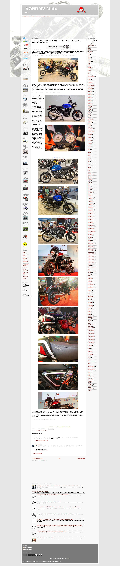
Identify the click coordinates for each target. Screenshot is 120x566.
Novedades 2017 (91, 247)
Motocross (90, 188)
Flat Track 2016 (91, 131)
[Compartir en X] (50, 429)
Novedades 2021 (91, 253)
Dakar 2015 (90, 94)
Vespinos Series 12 (91, 367)
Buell (89, 64)
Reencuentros (90, 296)
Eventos (89, 125)
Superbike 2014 (91, 330)
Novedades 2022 (91, 255)
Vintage (89, 373)
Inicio (59, 458)
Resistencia (90, 300)
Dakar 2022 (90, 104)
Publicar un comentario (38, 453)
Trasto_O (89, 358)
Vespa (89, 364)
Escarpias (24, 262)
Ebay (89, 116)
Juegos (89, 155)
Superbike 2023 (91, 344)
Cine (88, 73)
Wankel (89, 382)
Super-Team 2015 (91, 324)
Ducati (89, 113)
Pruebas (89, 290)
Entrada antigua (80, 458)
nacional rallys (90, 234)
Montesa (89, 180)
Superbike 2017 (91, 335)
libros (89, 161)
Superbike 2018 (91, 336)
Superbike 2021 (91, 341)
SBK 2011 (90, 312)
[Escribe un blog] (49, 429)
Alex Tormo (90, 51)
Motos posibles (91, 228)
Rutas (89, 308)
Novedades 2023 (91, 256)
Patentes (89, 272)
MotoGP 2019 (90, 207)
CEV (88, 69)
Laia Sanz (89, 159)
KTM (89, 158)
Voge (89, 375)
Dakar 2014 (90, 92)
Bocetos (43, 16)
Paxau (24, 252)
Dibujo (89, 107)
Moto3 (89, 186)
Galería (48, 16)
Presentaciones (91, 287)
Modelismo (90, 179)
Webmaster (90, 384)
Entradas (26, 547)
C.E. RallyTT (90, 67)
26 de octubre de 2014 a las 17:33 (41, 450)
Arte (89, 55)
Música (89, 229)
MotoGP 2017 (90, 204)
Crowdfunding (90, 86)
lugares (89, 167)
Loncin (89, 162)
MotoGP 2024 (90, 214)
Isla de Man (90, 153)
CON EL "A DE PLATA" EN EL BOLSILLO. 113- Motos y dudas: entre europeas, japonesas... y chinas (55, 519)
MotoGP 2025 (90, 216)
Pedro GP (24, 269)
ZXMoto (89, 390)
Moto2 (89, 185)
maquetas (90, 171)
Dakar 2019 (90, 100)
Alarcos (89, 48)
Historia (89, 146)
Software (89, 320)
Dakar (89, 89)
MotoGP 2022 (90, 211)
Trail (88, 357)
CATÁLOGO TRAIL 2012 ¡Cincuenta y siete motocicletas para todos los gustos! (51, 531)
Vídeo (89, 372)
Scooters (89, 314)
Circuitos (89, 75)
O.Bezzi (89, 265)
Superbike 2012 (91, 327)
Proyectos (90, 288)
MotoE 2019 (90, 191)
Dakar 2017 (90, 97)
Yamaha (89, 387)
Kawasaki (89, 156)
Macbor (89, 168)
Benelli (89, 58)
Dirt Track (89, 109)
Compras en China (91, 83)
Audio (89, 57)
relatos (89, 299)
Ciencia (89, 72)
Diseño (89, 112)
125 (88, 46)
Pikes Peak (90, 278)
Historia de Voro (91, 147)
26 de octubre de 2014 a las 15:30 (41, 440)
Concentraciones (91, 85)
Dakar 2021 (90, 103)
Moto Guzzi (90, 182)
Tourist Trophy (90, 355)
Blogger (68, 558)
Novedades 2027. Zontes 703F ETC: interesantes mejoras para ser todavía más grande (53, 494)
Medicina (89, 173)
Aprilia (89, 54)
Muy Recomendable (91, 231)
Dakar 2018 (90, 98)
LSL (88, 164)
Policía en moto (91, 284)
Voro (89, 378)
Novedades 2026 (91, 261)
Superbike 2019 (91, 338)
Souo (89, 323)
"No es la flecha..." (91, 45)
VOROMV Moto (40, 8)
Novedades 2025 (91, 259)
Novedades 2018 (91, 249)
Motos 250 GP (90, 223)
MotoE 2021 (90, 192)
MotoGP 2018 (90, 206)
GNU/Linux (90, 140)
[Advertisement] (59, 27)
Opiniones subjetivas (92, 267)
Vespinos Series (91, 366)
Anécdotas (90, 52)
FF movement (90, 128)
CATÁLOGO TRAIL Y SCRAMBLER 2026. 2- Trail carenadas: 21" (48, 500)
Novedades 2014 (91, 243)
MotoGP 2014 (90, 200)
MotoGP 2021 (90, 210)
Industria (89, 152)
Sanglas (89, 311)
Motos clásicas (90, 225)
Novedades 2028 (91, 264)
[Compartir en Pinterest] (53, 429)
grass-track (90, 142)
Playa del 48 (25, 256)
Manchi (89, 170)
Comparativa (90, 80)
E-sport (89, 115)
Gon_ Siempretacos (25, 267)
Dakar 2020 (90, 101)
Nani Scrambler (25, 270)
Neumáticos (90, 237)
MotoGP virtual (90, 222)
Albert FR (24, 278)
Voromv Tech (90, 379)
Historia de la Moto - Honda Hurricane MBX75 (45, 537)
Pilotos (89, 280)
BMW (89, 60)
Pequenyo (25, 258)
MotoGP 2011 (90, 195)
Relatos (32, 16)
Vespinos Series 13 (91, 369)
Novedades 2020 (91, 252)
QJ (88, 293)
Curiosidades (90, 88)
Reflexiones (90, 297)
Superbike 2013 (91, 329)
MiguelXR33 (38, 430)
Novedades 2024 (91, 258)
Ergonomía (90, 122)
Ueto (24, 259)
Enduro (89, 118)
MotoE (89, 189)
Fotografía (90, 133)
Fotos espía (90, 134)
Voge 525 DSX (90, 376)
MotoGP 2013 (90, 198)
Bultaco (89, 66)
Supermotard (90, 347)
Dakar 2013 (90, 91)
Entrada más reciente (37, 458)
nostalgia (89, 240)
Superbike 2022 (91, 342)
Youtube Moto (90, 388)
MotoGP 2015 (90, 201)
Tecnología (90, 351)
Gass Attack (25, 253)
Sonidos (89, 321)
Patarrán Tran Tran (91, 271)
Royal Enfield (90, 306)
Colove (89, 78)
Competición (90, 82)
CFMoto (89, 70)
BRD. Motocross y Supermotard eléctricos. (40, 491)
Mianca (24, 255)
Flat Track (89, 130)
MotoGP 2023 (90, 213)
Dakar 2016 (90, 95)
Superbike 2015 (91, 332)
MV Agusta (90, 232)
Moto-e (89, 183)
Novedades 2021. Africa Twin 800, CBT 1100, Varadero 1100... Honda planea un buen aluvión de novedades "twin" (58, 506)
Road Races (90, 302)
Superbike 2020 (91, 339)
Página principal (26, 16)
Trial (88, 360)
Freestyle (89, 136)
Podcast (89, 282)
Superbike (90, 326)
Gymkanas (90, 143)
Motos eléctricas (91, 226)
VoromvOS (90, 381)
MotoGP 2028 (90, 220)
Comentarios (26, 549)
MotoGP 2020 (90, 209)
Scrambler (90, 315)
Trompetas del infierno (25, 265)
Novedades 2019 (91, 250)
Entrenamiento (90, 119)
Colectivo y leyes (91, 76)
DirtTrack (89, 110)
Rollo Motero (25, 274)
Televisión (90, 353)
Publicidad (90, 291)
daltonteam (90, 106)
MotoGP (89, 194)
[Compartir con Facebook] (51, 429)
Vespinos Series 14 (91, 370)
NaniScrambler (90, 235)
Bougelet (89, 63)
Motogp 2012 (90, 197)
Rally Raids (90, 294)
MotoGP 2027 (90, 219)
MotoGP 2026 (90, 217)
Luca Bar (89, 165)
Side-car (89, 318)
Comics (89, 79)
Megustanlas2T (26, 261)
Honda (89, 149)
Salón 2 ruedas (90, 309)
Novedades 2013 (91, 241)
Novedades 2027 (91, 262)
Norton (89, 238)
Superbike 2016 (91, 333)
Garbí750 (89, 137)
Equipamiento (90, 121)
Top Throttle (90, 354)
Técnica (37, 16)
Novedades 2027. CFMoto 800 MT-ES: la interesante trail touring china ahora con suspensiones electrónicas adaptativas (59, 525)
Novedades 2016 (91, 246)
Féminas (89, 127)
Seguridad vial (90, 317)
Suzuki (89, 348)
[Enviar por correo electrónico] (48, 429)
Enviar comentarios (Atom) (42, 460)
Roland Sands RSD (91, 303)
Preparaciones (90, 285)
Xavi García (90, 385)
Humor (89, 150)
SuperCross (90, 345)
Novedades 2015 (44, 430)
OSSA (89, 269)
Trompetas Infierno (91, 361)
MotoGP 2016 (90, 203)
